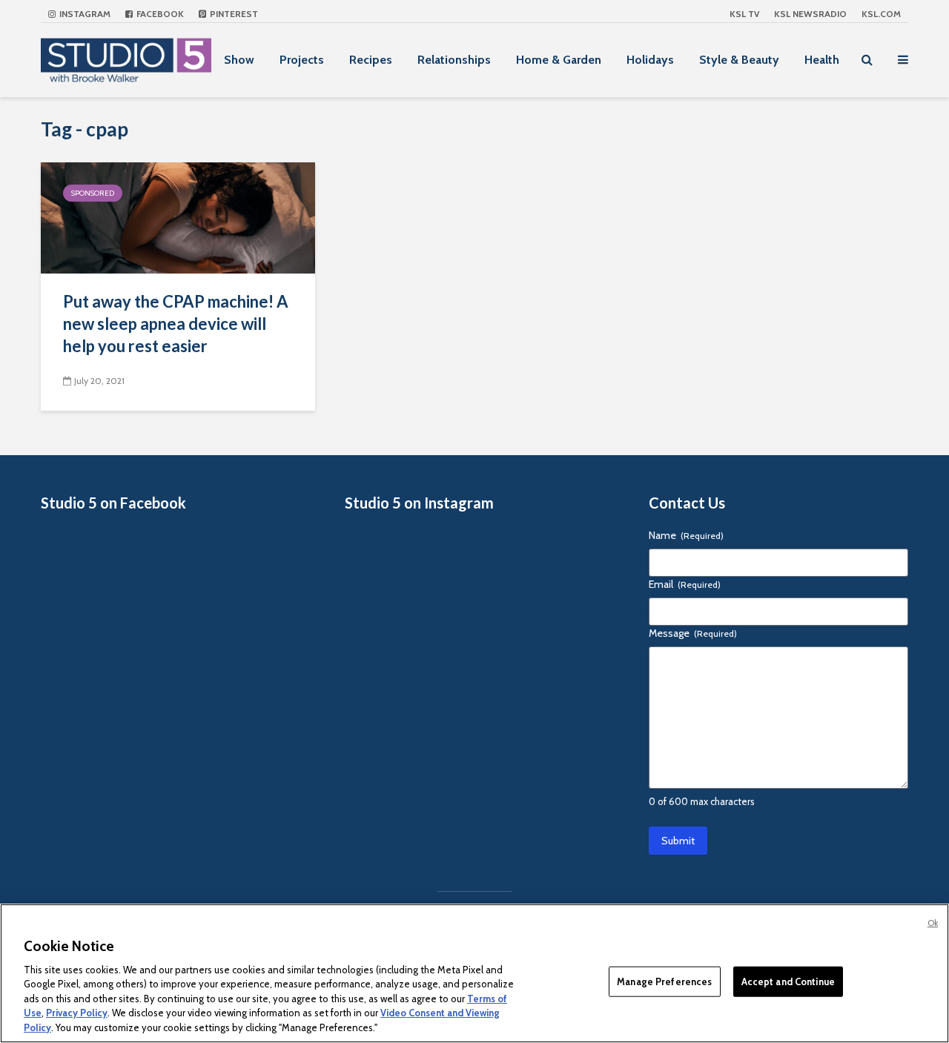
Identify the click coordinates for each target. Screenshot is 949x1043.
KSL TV (744, 13)
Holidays (650, 60)
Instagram (83, 13)
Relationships (454, 60)
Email (685, 584)
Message (693, 633)
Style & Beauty (739, 60)
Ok (932, 923)
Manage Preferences (664, 981)
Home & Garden (558, 60)
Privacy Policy (77, 1013)
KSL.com (881, 13)
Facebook (159, 13)
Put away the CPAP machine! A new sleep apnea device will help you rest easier (175, 323)
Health (821, 60)
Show (239, 60)
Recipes (370, 60)
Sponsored (92, 193)
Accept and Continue (788, 981)
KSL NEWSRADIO (810, 13)
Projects (302, 60)
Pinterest (233, 13)
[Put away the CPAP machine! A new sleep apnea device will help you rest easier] (178, 217)
